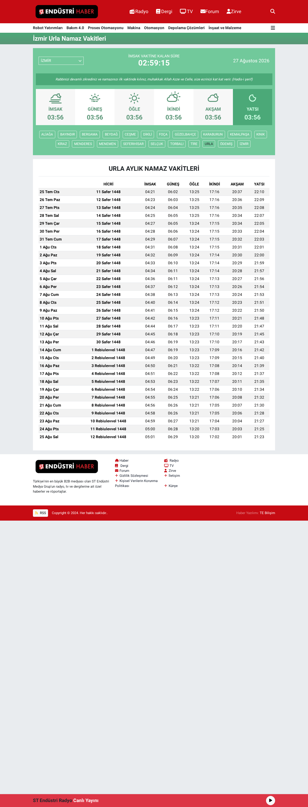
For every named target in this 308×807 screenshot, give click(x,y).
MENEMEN (107, 144)
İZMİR (244, 144)
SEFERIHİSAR (133, 144)
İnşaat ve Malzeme (225, 28)
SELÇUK (157, 144)
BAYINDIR (67, 134)
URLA (209, 144)
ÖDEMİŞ (226, 144)
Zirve (236, 11)
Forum (212, 11)
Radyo (141, 11)
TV (190, 11)
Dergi (166, 11)
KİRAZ (62, 144)
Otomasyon (154, 28)
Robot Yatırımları (48, 28)
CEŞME (130, 134)
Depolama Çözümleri (186, 28)
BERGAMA (90, 134)
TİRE (194, 144)
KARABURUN (213, 134)
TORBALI (177, 144)
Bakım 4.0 (75, 28)
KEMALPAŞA (239, 134)
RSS (42, 513)
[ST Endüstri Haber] (67, 11)
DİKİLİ (147, 134)
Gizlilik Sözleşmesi (134, 476)
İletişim (174, 476)
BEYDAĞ (111, 134)
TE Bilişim (267, 513)
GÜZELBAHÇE (185, 134)
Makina (133, 28)
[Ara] (272, 11)
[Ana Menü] (273, 28)
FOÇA (163, 134)
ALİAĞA (47, 134)
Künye (173, 486)
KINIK (260, 134)
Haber (124, 460)
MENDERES (83, 144)
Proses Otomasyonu (106, 28)
